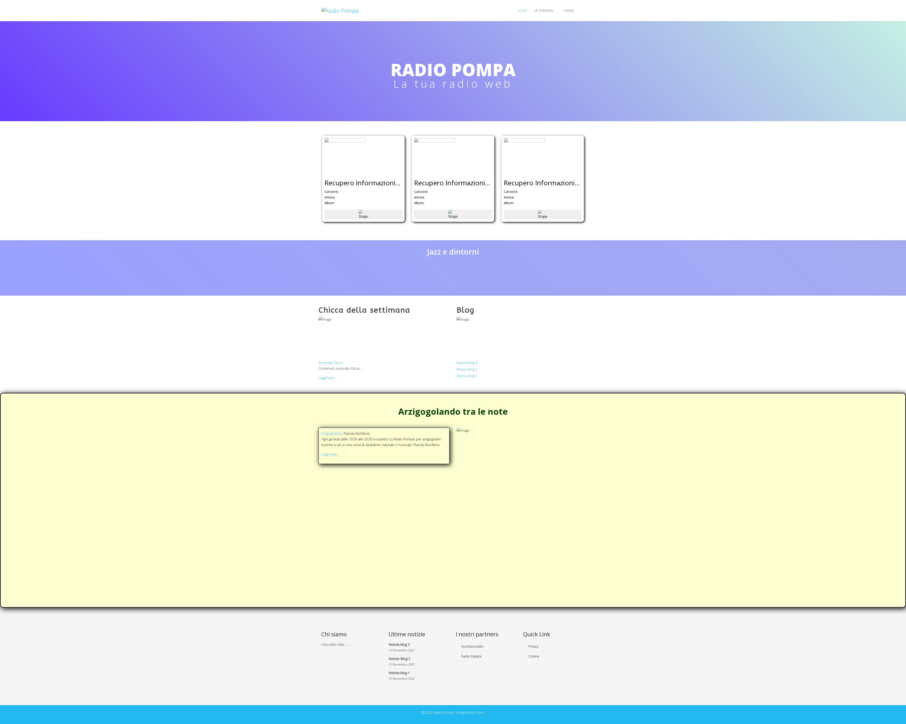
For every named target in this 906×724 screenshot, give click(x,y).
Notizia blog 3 (467, 362)
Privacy (533, 646)
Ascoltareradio (471, 646)
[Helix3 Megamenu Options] (583, 10)
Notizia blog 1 (467, 376)
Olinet (479, 712)
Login (569, 10)
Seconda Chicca (331, 362)
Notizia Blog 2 (467, 369)
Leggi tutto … (328, 378)
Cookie (533, 656)
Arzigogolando (332, 433)
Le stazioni (544, 10)
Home (522, 10)
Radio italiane (471, 656)
